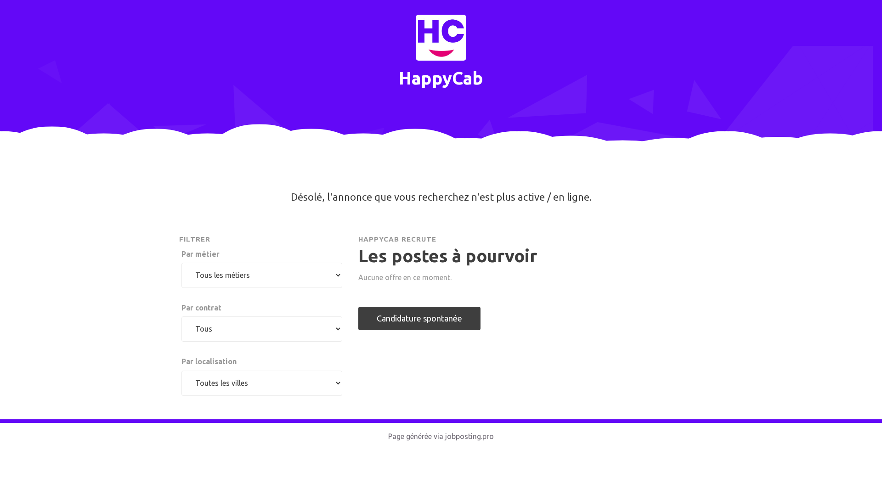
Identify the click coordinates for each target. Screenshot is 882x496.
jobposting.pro (469, 436)
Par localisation (209, 361)
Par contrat (201, 308)
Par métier (200, 254)
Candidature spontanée (419, 318)
